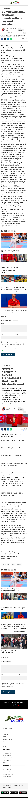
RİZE (4, 732)
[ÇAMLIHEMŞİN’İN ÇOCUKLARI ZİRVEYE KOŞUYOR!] (20, 280)
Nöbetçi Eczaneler (8, 758)
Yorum (3, 323)
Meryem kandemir (17, 564)
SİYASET (5, 737)
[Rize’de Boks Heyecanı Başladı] (7, 280)
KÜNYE (4, 762)
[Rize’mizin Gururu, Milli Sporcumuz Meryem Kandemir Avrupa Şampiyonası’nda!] (14, 301)
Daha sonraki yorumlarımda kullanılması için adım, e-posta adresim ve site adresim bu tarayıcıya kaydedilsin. (13, 344)
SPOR (24, 32)
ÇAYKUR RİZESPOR (7, 739)
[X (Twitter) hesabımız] (13, 705)
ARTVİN (5, 741)
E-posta (17, 334)
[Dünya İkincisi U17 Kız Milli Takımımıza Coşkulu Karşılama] (14, 641)
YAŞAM (5, 746)
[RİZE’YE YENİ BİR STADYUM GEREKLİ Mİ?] (20, 259)
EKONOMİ (5, 744)
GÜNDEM (5, 734)
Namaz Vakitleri (7, 755)
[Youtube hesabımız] (18, 705)
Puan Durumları (7, 760)
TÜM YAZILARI (20, 29)
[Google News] (24, 40)
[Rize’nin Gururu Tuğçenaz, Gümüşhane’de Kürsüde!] (14, 240)
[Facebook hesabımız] (10, 705)
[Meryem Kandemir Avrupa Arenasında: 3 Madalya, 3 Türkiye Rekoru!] (7, 259)
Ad (2, 334)
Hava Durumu (7, 753)
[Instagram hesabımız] (15, 705)
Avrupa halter (5, 564)
